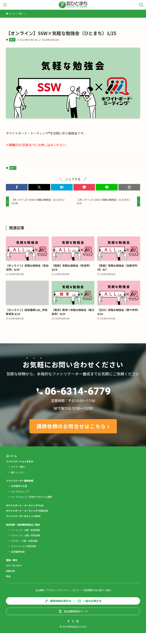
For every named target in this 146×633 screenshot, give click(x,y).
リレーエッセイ (14, 565)
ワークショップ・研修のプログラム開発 (31, 496)
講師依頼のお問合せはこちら (71, 426)
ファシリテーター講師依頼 (19, 480)
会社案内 (40, 590)
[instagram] (77, 621)
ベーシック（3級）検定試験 (25, 529)
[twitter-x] (73, 621)
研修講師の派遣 (19, 486)
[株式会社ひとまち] (73, 5)
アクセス (50, 590)
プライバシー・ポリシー (69, 590)
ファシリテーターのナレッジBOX (23, 516)
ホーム (13, 455)
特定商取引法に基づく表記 (97, 590)
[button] (17, 187)
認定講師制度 (18, 551)
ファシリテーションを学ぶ (19, 461)
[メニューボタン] (5, 5)
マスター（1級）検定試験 (24, 540)
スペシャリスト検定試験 (23, 546)
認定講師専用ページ (76, 611)
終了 (12, 39)
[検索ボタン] (141, 5)
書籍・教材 (11, 560)
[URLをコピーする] (129, 187)
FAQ (8, 576)
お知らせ (10, 570)
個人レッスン (18, 472)
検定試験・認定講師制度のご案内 (23, 524)
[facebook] (68, 621)
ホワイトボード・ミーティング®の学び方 (27, 510)
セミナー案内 (18, 466)
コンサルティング (20, 491)
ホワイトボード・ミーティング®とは (25, 505)
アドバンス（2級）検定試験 (25, 535)
